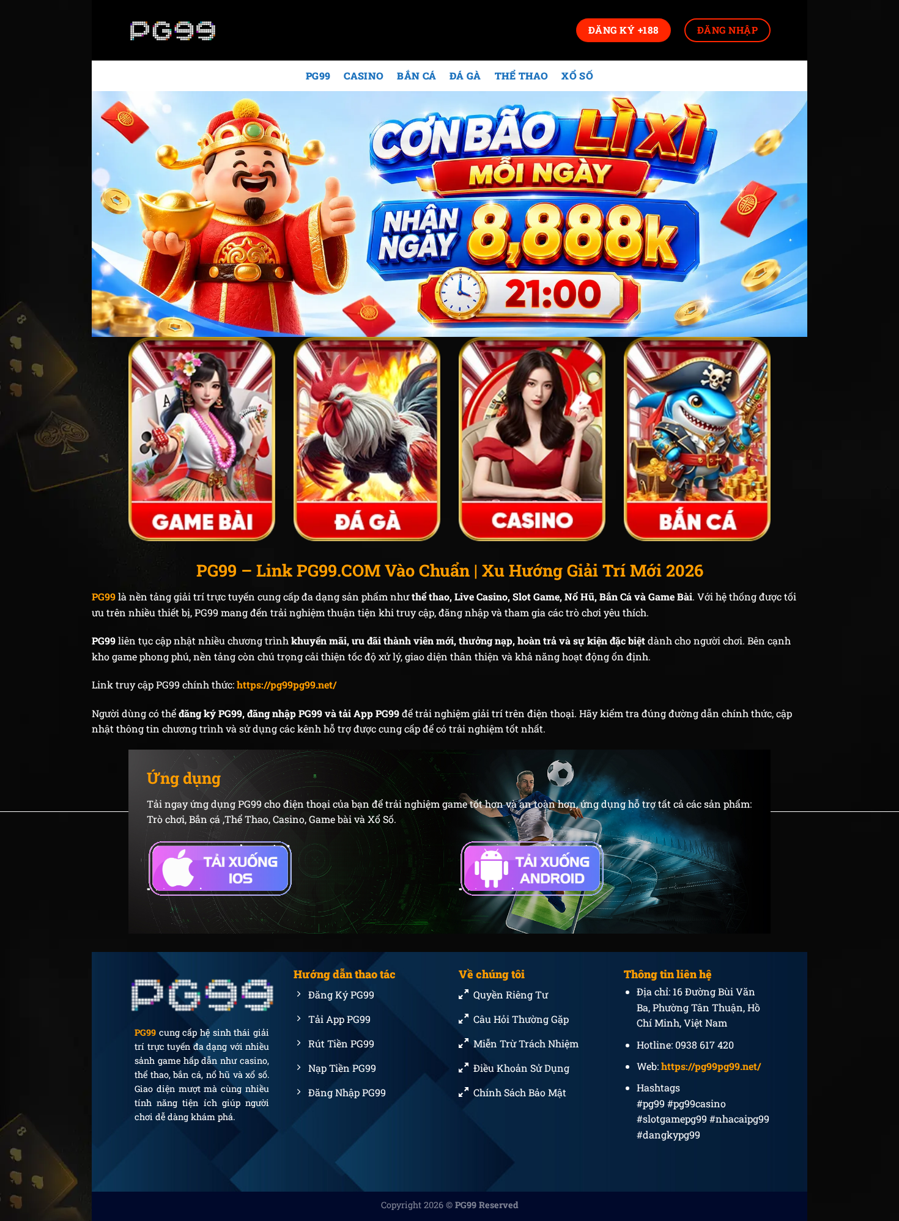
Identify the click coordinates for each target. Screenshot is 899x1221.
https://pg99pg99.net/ (286, 684)
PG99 (318, 75)
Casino (363, 75)
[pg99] (189, 30)
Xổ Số (577, 75)
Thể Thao (522, 75)
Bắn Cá (416, 75)
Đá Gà (465, 75)
